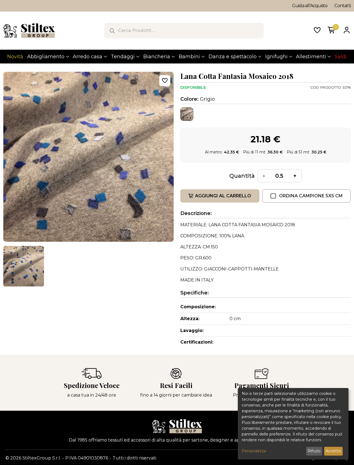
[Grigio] (186, 114)
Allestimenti (311, 57)
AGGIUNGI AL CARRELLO (223, 195)
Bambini (189, 57)
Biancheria (156, 57)
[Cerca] (112, 30)
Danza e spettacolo (233, 57)
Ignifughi (276, 57)
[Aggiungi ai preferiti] (164, 80)
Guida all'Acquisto (310, 5)
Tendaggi (123, 57)
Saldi (341, 57)
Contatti (342, 5)
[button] (23, 266)
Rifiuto (314, 450)
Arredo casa (87, 57)
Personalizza (254, 450)
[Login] (346, 30)
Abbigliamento (45, 57)
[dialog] (293, 423)
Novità (15, 57)
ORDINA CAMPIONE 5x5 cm (311, 195)
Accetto (333, 450)
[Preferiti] (317, 30)
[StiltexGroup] (177, 426)
